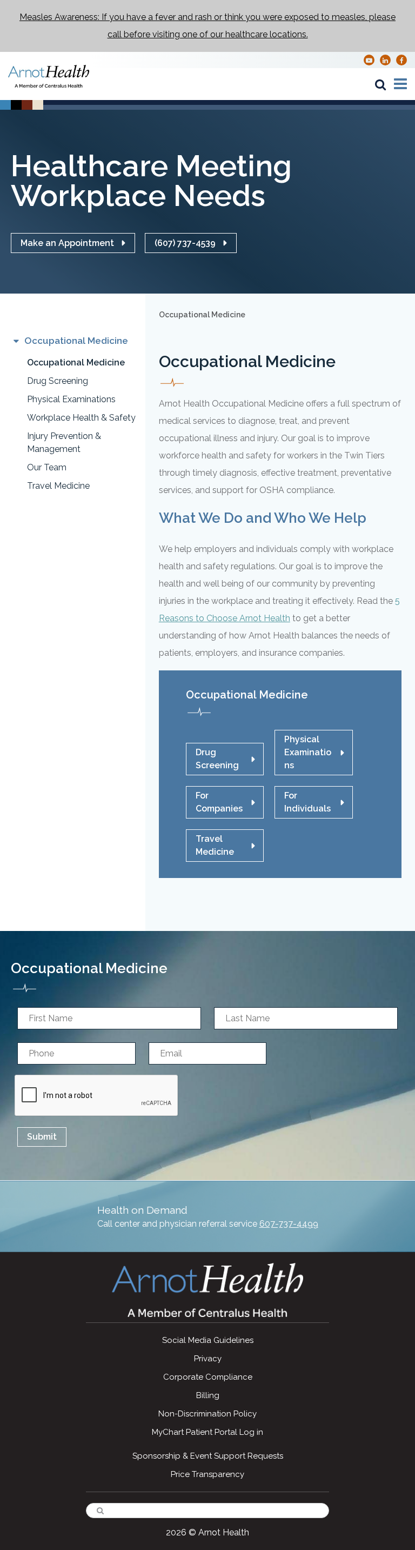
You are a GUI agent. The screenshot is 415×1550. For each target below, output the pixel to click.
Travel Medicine (58, 486)
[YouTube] (369, 60)
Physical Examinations (71, 399)
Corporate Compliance (207, 1377)
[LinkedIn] (385, 60)
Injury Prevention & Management (64, 442)
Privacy (208, 1358)
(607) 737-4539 (185, 243)
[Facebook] (402, 60)
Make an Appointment (67, 243)
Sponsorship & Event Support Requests (207, 1456)
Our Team (46, 467)
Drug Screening (57, 381)
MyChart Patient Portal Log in (207, 1432)
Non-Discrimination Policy (207, 1414)
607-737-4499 (288, 1224)
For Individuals (307, 802)
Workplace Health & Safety (81, 418)
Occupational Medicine (76, 362)
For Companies (219, 802)
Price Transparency (207, 1474)
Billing (207, 1395)
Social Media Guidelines (207, 1340)
